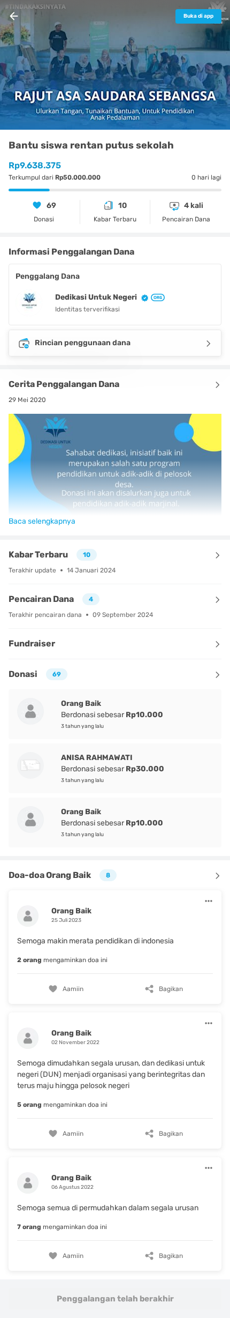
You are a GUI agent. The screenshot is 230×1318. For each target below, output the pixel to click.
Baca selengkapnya (42, 521)
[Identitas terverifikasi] (143, 297)
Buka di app (198, 16)
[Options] (208, 901)
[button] (115, 946)
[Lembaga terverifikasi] (157, 297)
